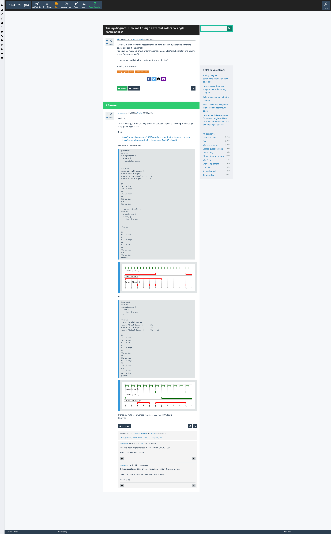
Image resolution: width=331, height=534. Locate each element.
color (131, 72)
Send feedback (12, 532)
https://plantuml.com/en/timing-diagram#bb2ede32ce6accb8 (149, 140)
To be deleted (209, 171)
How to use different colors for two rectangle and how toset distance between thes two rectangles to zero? (216, 120)
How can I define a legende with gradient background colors (215, 107)
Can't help (207, 167)
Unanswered (66, 7)
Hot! (56, 7)
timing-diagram (122, 72)
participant (139, 72)
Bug (204, 141)
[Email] (163, 79)
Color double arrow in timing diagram (216, 98)
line (146, 72)
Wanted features (141, 433)
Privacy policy (62, 532)
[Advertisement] (53, 50)
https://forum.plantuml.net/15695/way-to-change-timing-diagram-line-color (155, 137)
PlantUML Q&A (18, 5)
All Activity (37, 7)
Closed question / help (213, 149)
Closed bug (208, 152)
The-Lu (139, 113)
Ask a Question (95, 7)
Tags (76, 7)
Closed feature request (213, 156)
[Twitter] (154, 79)
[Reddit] (158, 79)
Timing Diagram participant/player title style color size (215, 78)
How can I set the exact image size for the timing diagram (214, 89)
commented (124, 443)
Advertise (287, 532)
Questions (47, 7)
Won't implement (211, 164)
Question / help (138, 39)
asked (119, 39)
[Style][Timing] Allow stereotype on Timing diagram (141, 437)
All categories (209, 134)
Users (84, 7)
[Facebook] (149, 79)
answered (121, 113)
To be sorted (208, 175)
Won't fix (207, 160)
